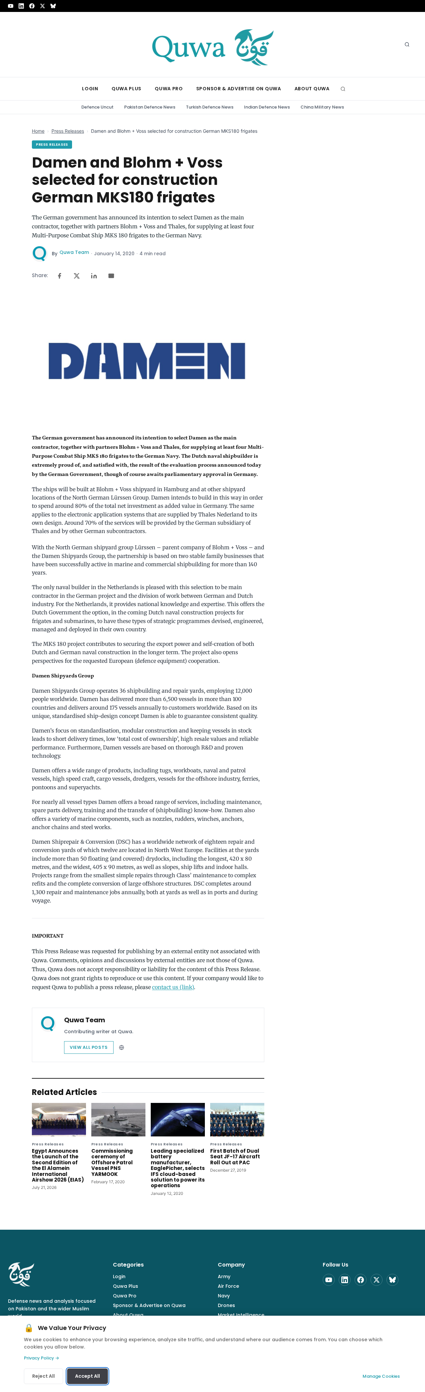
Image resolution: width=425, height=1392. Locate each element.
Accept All (87, 1376)
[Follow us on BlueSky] (53, 6)
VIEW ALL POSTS (89, 1047)
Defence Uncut (97, 107)
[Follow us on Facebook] (32, 6)
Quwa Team (74, 252)
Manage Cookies (381, 1376)
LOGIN (90, 88)
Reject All (43, 1376)
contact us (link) (173, 987)
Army (224, 1276)
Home (38, 131)
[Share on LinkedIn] (94, 276)
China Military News (322, 107)
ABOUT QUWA (312, 88)
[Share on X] (77, 276)
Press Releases (67, 131)
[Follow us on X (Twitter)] (42, 6)
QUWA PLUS (126, 88)
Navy (224, 1295)
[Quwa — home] (212, 44)
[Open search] (407, 44)
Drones (226, 1305)
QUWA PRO (169, 88)
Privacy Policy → (41, 1358)
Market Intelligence (241, 1315)
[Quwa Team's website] (121, 1047)
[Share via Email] (111, 276)
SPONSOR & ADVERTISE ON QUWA (238, 88)
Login (119, 1276)
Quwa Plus (125, 1286)
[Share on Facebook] (59, 276)
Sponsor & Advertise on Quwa (149, 1305)
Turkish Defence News (209, 107)
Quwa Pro (124, 1295)
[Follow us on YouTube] (10, 6)
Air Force (228, 1286)
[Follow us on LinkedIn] (21, 6)
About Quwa (128, 1315)
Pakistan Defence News (149, 107)
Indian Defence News (267, 107)
